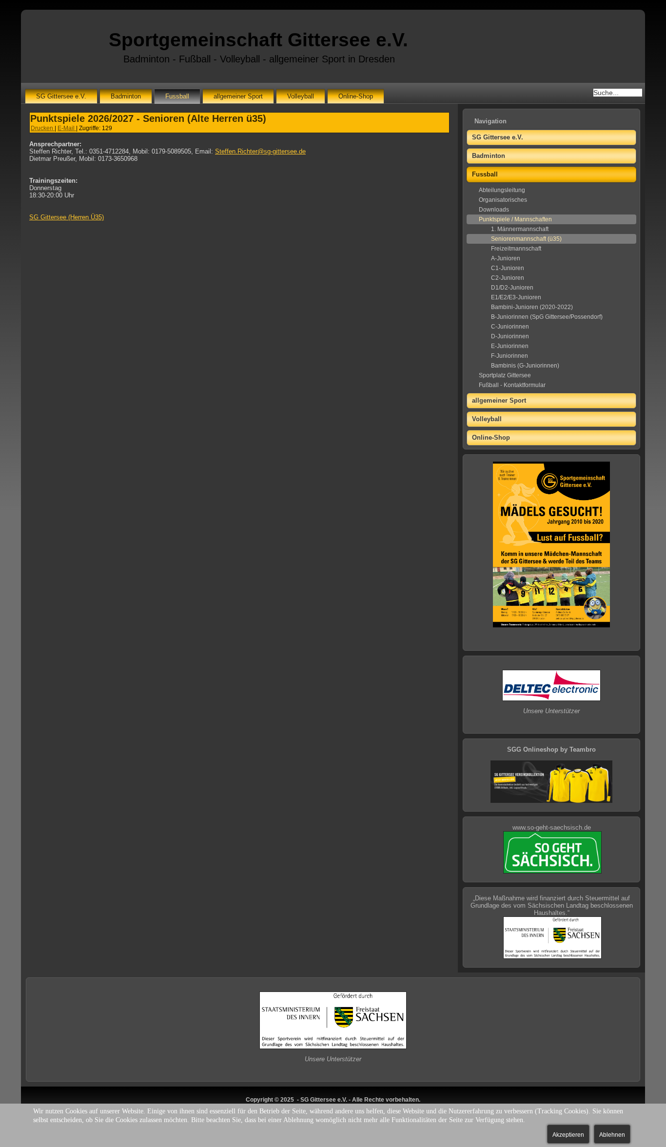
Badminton (126, 96)
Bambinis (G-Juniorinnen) (525, 365)
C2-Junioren (507, 277)
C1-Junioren (507, 268)
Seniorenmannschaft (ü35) (526, 238)
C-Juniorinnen (510, 326)
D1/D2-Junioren (512, 287)
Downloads (494, 209)
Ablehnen (612, 1134)
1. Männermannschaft (519, 229)
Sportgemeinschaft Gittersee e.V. (258, 39)
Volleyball (300, 96)
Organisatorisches (503, 199)
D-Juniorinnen (510, 336)
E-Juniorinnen (510, 346)
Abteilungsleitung (502, 190)
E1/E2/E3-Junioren (516, 297)
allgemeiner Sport (238, 96)
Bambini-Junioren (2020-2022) (532, 307)
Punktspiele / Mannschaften (515, 219)
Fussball (177, 96)
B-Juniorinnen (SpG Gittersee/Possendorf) (547, 316)
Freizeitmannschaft (516, 248)
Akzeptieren (568, 1134)
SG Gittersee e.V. (61, 96)
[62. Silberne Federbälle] (551, 800)
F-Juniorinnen (509, 355)
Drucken (43, 128)
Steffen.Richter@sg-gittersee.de (260, 151)
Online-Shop (355, 96)
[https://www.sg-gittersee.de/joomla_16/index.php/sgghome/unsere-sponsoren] (551, 698)
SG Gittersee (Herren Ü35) (66, 217)
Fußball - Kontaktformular (512, 385)
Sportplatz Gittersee (505, 375)
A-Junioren (505, 258)
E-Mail (67, 128)
